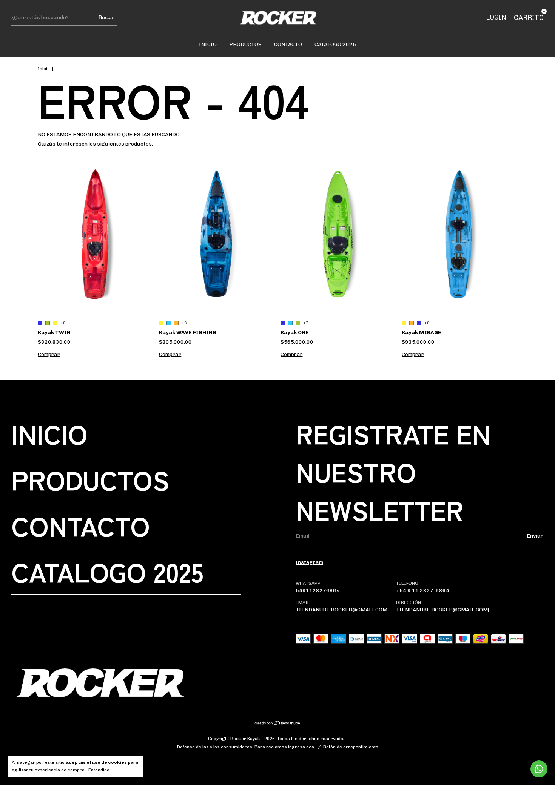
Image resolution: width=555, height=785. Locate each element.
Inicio (208, 44)
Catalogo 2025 (335, 44)
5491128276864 (318, 590)
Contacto (288, 44)
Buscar (107, 17)
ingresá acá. (301, 747)
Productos (245, 44)
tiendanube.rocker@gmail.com (341, 610)
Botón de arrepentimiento (350, 747)
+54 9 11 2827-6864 (422, 590)
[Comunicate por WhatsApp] (538, 768)
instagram (309, 562)
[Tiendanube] (277, 724)
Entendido (98, 770)
